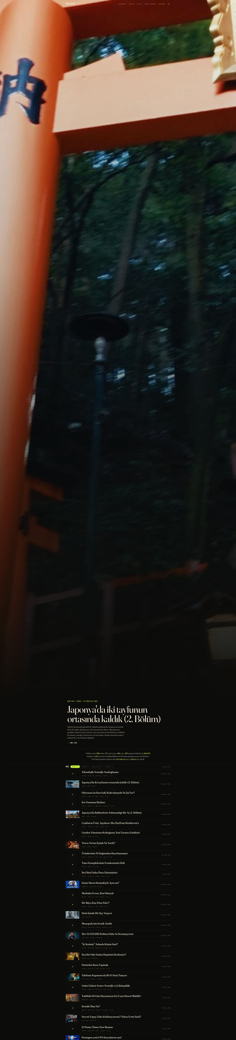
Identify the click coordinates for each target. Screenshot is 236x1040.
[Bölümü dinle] (72, 773)
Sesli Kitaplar (150, 4)
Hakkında (162, 4)
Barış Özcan (70, 3)
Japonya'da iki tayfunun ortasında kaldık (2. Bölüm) (114, 714)
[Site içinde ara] (168, 4)
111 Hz (139, 4)
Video (85, 766)
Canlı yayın (97, 766)
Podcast (109, 766)
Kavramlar (122, 4)
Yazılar (131, 4)
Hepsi (75, 766)
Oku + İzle (72, 743)
